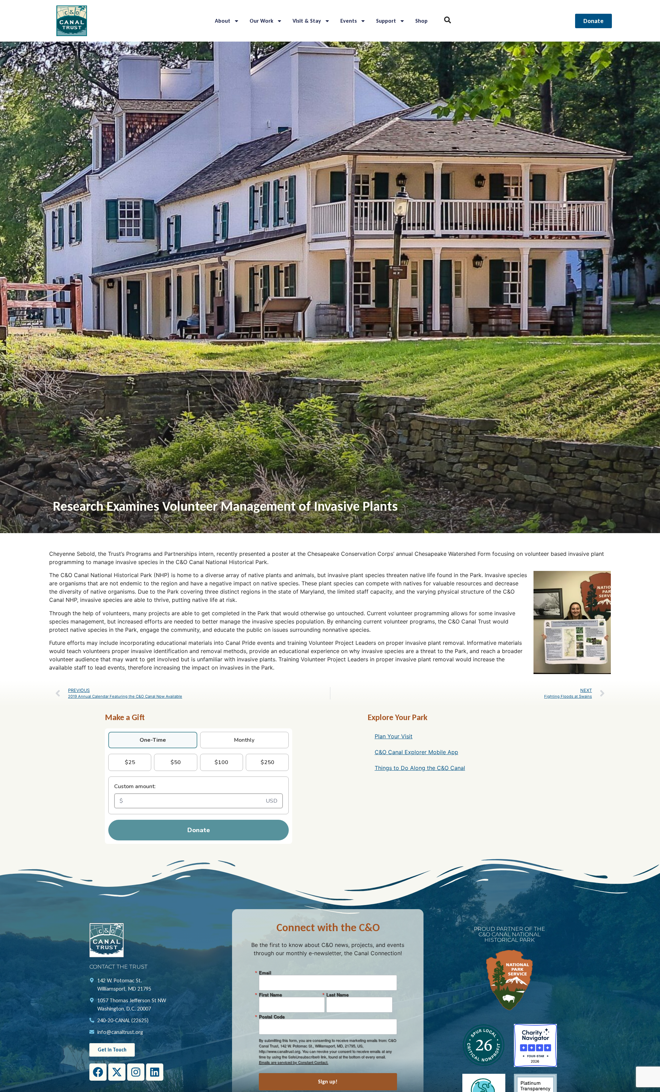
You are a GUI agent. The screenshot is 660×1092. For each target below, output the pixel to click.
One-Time (153, 740)
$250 (267, 762)
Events (348, 21)
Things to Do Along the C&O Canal (420, 767)
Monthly (244, 740)
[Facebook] (98, 1072)
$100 (221, 762)
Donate (198, 830)
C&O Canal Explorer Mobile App (416, 752)
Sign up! (328, 1081)
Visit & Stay (307, 21)
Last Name (337, 994)
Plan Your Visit (393, 736)
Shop (421, 21)
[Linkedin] (154, 1072)
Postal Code (272, 1016)
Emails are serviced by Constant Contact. (293, 1062)
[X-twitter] (116, 1072)
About (222, 21)
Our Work (261, 21)
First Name (270, 994)
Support (386, 21)
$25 (130, 762)
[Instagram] (135, 1072)
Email (265, 972)
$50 (175, 762)
